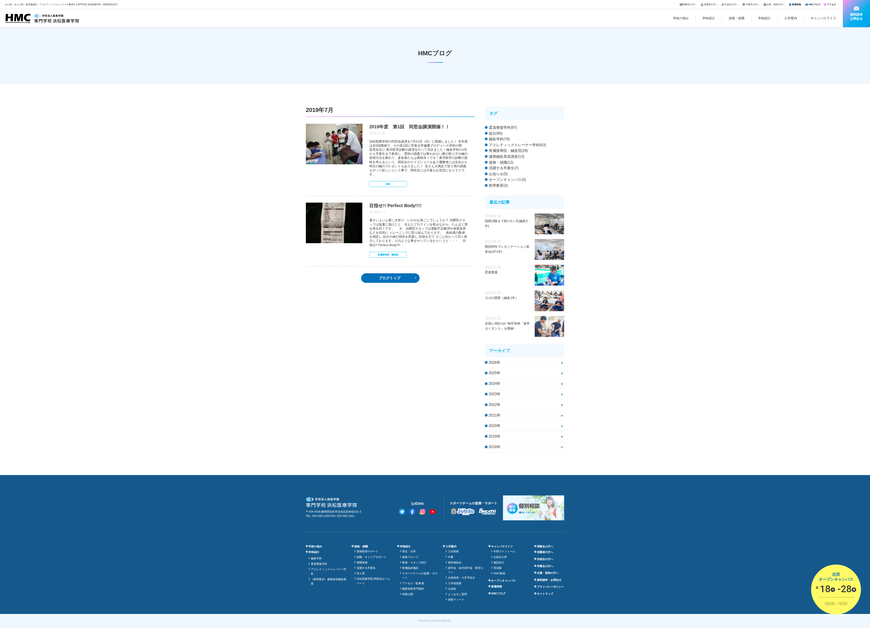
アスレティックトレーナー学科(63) (517, 145)
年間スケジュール (504, 551)
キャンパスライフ (823, 18)
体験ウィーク (456, 599)
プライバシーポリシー (550, 586)
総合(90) (496, 133)
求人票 (361, 573)
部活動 (497, 568)
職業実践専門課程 (413, 588)
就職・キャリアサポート (372, 557)
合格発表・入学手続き (461, 577)
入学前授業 (455, 583)
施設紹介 (498, 562)
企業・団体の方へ (776, 4)
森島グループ (410, 557)
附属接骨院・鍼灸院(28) (508, 151)
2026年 (494, 362)
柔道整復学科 (319, 563)
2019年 (494, 436)
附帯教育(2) (498, 185)
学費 (450, 557)
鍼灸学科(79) (499, 139)
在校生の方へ (731, 4)
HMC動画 (499, 573)
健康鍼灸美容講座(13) (506, 156)
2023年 (494, 394)
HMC (423, 621)
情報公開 (407, 594)
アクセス (831, 4)
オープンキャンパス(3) (507, 180)
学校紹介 (764, 18)
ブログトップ (390, 278)
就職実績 (362, 562)
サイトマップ (545, 593)
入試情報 (453, 551)
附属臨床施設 (410, 568)
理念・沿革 (409, 551)
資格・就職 (736, 18)
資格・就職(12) (501, 162)
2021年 (494, 415)
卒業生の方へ (752, 4)
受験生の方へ (690, 4)
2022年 (494, 405)
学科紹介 (708, 18)
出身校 (452, 588)
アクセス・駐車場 (413, 583)
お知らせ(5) (498, 174)
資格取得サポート (367, 551)
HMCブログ (814, 4)
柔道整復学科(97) (503, 127)
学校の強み (681, 18)
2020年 (494, 426)
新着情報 (796, 4)
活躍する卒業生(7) (504, 168)
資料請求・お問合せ (549, 580)
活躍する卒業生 (366, 568)
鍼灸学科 (316, 558)
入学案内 (790, 18)
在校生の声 (500, 557)
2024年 (494, 384)
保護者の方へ (711, 4)
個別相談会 (455, 562)
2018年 (494, 447)
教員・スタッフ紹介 (414, 562)
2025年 (494, 373)
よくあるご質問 (457, 594)
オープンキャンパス (503, 580)
